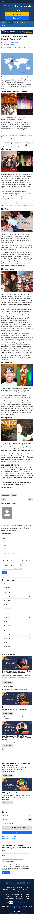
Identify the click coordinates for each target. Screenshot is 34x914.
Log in (17, 832)
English (14, 495)
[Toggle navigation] (3, 1)
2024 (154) (7, 592)
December (12, 45)
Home (4, 22)
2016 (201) (7, 621)
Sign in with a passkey (18, 827)
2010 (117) (7, 647)
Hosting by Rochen (17, 913)
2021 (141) (7, 605)
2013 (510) (7, 634)
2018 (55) (6, 613)
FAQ (9, 25)
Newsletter (24, 22)
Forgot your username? (9, 838)
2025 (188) (7, 588)
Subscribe (6, 873)
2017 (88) (6, 617)
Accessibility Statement (12, 894)
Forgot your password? (9, 836)
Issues (10, 22)
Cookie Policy (9, 896)
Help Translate (9, 898)
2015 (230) (7, 626)
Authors (16, 22)
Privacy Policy (5, 869)
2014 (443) (7, 630)
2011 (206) (7, 643)
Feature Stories (5, 495)
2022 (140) (7, 600)
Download (17, 14)
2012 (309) (7, 638)
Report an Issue (19, 898)
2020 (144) (7, 609)
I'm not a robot (10, 861)
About (4, 25)
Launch (16, 18)
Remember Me (8, 823)
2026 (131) (7, 584)
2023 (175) (7, 596)
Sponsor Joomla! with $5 (21, 896)
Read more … (8, 683)
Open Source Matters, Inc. (18, 906)
